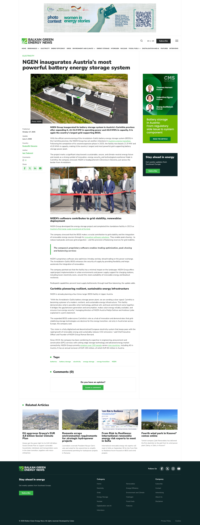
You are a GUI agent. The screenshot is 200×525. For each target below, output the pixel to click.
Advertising (159, 493)
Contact (158, 488)
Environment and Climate (83, 48)
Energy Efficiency (58, 48)
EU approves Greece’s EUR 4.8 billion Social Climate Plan (38, 436)
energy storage (88, 362)
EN (148, 41)
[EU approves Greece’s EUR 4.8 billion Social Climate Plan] (40, 419)
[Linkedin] (35, 168)
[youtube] (179, 468)
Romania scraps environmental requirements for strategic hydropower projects (79, 437)
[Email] (40, 168)
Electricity (45, 48)
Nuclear (123, 48)
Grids (69, 48)
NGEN (114, 362)
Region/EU (26, 146)
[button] (142, 41)
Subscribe (163, 41)
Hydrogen (115, 48)
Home (24, 48)
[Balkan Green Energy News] (37, 41)
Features (164, 48)
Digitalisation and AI (150, 48)
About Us (158, 497)
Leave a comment (93, 387)
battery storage (65, 362)
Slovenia (34, 146)
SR (153, 41)
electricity (77, 362)
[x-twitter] (167, 468)
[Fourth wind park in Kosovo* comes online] (159, 419)
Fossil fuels (134, 48)
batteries (53, 362)
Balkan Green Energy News (35, 521)
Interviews (173, 48)
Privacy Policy (166, 521)
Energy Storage (103, 48)
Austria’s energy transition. (119, 141)
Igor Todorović (27, 153)
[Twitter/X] (30, 168)
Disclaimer (159, 501)
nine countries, (114, 345)
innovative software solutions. (97, 237)
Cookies (178, 521)
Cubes (72, 521)
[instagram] (173, 468)
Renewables (32, 48)
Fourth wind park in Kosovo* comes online (159, 434)
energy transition (103, 362)
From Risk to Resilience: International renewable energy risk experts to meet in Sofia (119, 437)
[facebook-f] (162, 468)
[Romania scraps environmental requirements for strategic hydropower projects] (80, 419)
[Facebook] (24, 168)
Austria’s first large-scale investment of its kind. (70, 229)
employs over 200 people (91, 345)
